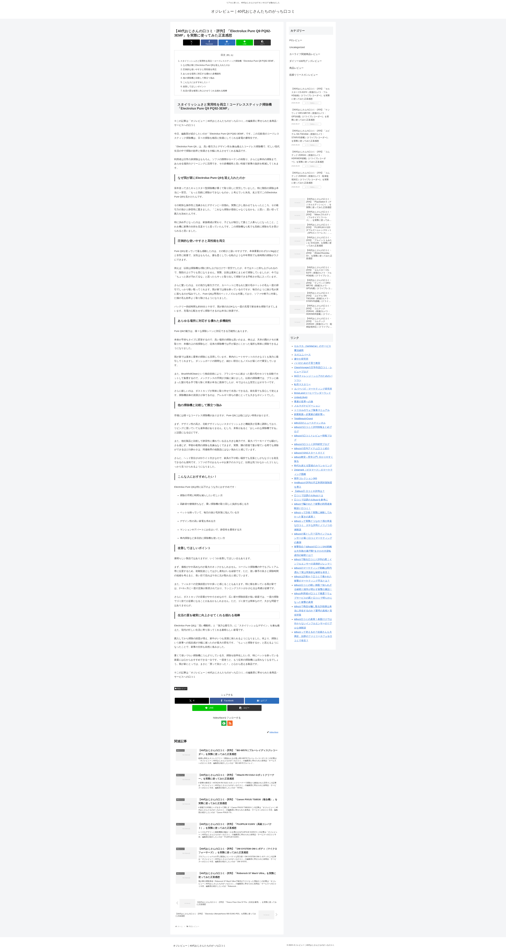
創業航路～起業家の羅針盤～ (309, 414)
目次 (223, 55)
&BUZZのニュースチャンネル (310, 423)
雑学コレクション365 (305, 478)
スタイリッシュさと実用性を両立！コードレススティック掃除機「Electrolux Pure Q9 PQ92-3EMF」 (228, 61)
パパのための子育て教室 (307, 363)
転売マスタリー (302, 384)
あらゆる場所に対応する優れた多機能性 (202, 73)
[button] (262, 42)
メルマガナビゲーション (307, 405)
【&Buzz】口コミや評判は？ (309, 491)
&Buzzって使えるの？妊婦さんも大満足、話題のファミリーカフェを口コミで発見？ (313, 636)
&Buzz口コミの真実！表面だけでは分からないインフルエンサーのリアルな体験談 (313, 623)
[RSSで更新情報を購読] (230, 723)
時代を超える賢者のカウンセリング (313, 465)
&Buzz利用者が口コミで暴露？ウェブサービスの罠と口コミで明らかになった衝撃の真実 (313, 597)
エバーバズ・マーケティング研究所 (313, 388)
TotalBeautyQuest (303, 418)
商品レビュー (182, 688)
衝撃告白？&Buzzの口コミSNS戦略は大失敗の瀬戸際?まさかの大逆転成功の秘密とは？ (313, 551)
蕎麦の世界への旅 (303, 401)
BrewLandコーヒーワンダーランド (312, 393)
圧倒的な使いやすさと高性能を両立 (200, 69)
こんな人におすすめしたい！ (196, 82)
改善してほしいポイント (194, 86)
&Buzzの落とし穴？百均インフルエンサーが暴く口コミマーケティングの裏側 (313, 538)
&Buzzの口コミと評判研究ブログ (311, 444)
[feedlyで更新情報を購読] (224, 723)
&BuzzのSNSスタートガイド (309, 453)
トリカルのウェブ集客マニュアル (312, 410)
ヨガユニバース (302, 354)
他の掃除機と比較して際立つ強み (199, 78)
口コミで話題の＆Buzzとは (308, 495)
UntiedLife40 (300, 397)
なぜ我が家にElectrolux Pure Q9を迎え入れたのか (206, 65)
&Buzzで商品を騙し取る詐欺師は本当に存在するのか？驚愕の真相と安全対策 (313, 610)
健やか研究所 (301, 359)
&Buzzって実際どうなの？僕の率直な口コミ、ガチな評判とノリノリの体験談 (313, 525)
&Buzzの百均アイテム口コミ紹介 (311, 448)
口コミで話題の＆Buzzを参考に (311, 499)
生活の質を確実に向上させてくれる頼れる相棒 (205, 90)
